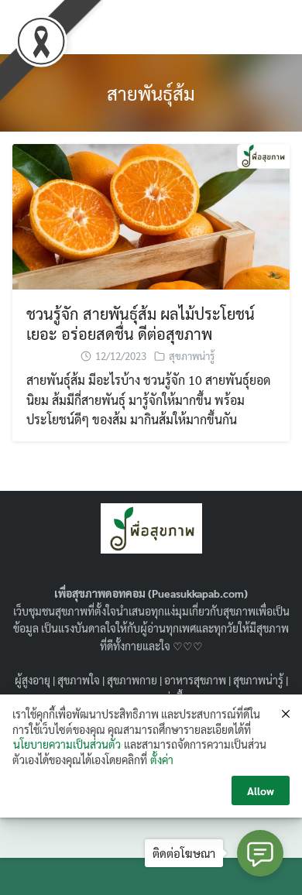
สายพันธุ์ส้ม (151, 93)
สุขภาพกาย (132, 680)
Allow (260, 790)
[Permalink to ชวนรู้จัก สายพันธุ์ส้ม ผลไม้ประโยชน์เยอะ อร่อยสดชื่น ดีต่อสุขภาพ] (151, 215)
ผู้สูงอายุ (32, 680)
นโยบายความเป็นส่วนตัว (67, 744)
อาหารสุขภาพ (195, 680)
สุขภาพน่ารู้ (191, 355)
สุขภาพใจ (78, 680)
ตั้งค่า (161, 759)
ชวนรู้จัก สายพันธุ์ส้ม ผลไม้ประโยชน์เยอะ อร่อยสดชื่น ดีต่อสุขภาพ (140, 323)
